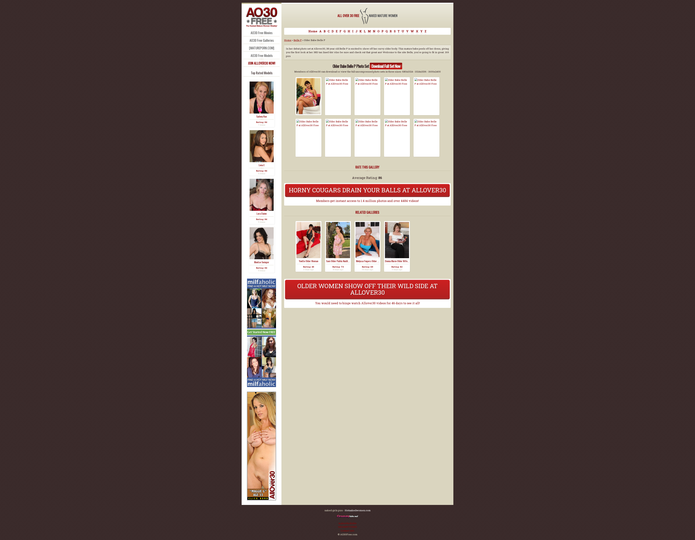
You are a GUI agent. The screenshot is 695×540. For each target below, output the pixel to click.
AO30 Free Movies (261, 32)
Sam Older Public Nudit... (338, 261)
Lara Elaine (261, 213)
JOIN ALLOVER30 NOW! (261, 63)
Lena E (262, 165)
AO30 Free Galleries (262, 40)
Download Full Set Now (386, 66)
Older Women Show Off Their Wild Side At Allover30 (367, 289)
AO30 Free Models (262, 55)
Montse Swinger (261, 262)
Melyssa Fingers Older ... (367, 261)
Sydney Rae (261, 116)
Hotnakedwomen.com (358, 510)
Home (312, 31)
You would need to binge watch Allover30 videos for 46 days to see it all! (367, 303)
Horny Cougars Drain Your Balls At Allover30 (367, 190)
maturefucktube (347, 523)
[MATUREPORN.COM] (261, 48)
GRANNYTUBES (347, 526)
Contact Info (347, 530)
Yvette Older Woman (308, 261)
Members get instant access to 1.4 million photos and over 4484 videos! (367, 201)
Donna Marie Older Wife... (397, 261)
